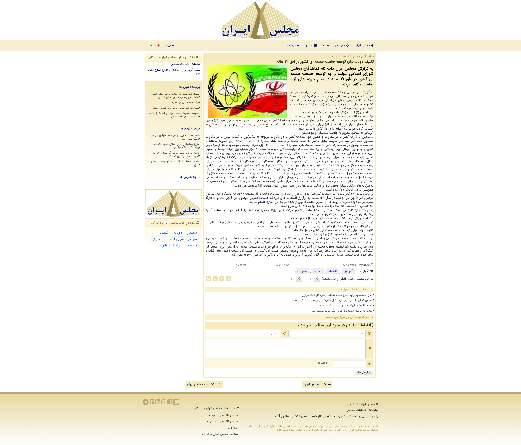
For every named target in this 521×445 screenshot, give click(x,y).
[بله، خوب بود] (317, 279)
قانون (164, 245)
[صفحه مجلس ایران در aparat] (176, 403)
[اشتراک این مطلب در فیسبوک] (222, 278)
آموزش (369, 242)
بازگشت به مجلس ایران (202, 384)
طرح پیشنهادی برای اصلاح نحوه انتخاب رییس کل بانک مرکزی (337, 295)
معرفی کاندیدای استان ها (222, 421)
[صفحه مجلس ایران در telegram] (146, 403)
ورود (169, 45)
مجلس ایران (363, 45)
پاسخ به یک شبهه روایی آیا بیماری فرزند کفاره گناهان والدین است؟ (176, 154)
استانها (309, 45)
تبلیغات (152, 45)
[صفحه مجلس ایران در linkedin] (157, 403)
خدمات (264, 197)
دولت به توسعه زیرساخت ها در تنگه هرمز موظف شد (342, 311)
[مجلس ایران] (260, 20)
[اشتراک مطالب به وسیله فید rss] (208, 278)
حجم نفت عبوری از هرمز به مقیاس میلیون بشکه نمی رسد (174, 137)
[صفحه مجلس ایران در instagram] (163, 403)
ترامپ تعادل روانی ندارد (185, 103)
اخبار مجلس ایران (316, 384)
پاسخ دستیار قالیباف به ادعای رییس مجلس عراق (174, 163)
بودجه (311, 100)
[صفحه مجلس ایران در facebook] (169, 403)
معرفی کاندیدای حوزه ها (223, 415)
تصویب (302, 271)
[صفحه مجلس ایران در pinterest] (152, 403)
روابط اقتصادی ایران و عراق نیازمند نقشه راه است (344, 306)
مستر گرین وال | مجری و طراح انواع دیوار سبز (174, 72)
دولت (366, 210)
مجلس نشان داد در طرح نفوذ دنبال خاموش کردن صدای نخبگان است (333, 300)
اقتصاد (314, 153)
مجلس (192, 233)
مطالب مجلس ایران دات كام (220, 434)
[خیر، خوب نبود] (299, 279)
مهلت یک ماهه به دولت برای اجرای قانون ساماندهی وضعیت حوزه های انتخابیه (175, 95)
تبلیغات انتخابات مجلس (185, 64)
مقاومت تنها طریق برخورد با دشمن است (176, 108)
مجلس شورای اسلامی (181, 239)
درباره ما (291, 45)
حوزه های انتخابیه (334, 45)
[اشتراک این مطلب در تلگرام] (228, 278)
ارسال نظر (363, 372)
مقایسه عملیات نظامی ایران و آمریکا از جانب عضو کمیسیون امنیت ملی (174, 115)
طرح (156, 239)
